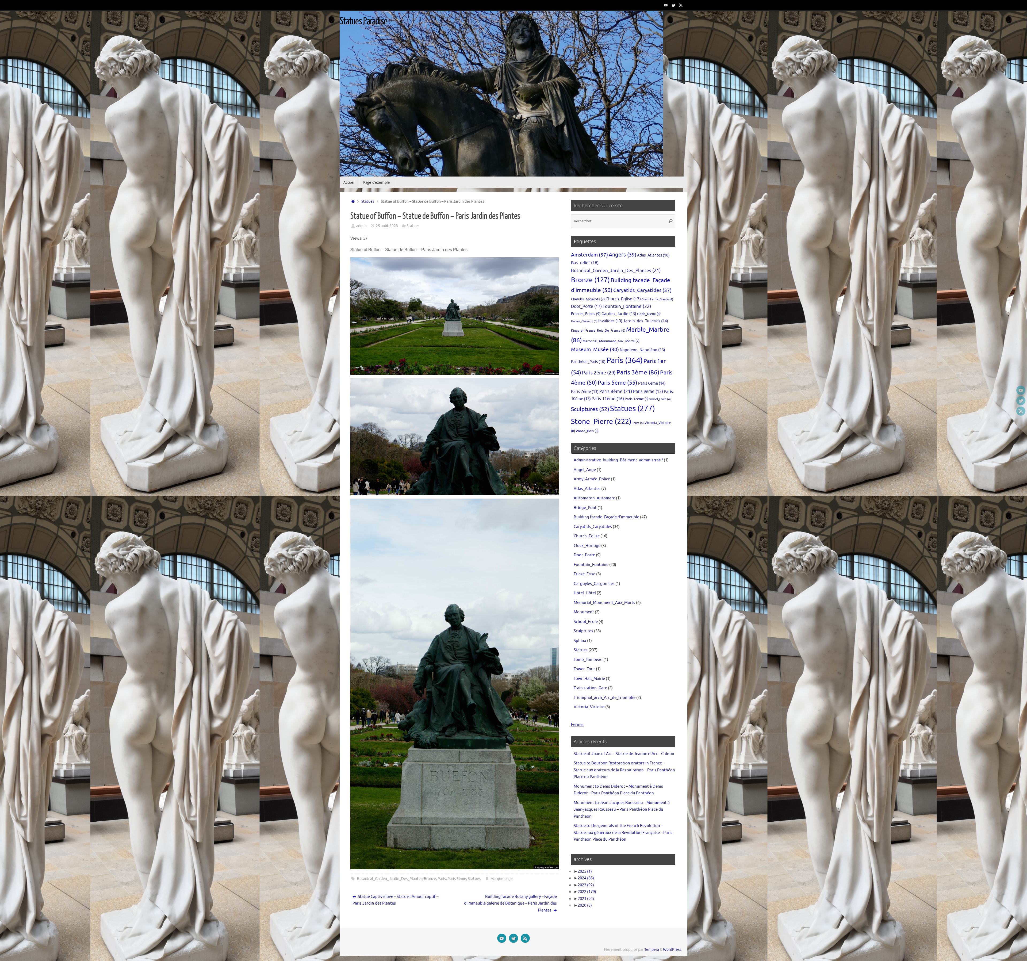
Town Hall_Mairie (589, 678)
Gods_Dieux (649, 314)
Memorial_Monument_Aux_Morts (611, 341)
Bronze (430, 878)
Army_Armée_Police (592, 479)
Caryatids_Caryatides (642, 290)
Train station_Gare (590, 688)
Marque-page (501, 878)
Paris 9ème (648, 391)
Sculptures (590, 409)
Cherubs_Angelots (588, 299)
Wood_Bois (587, 431)
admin (361, 226)
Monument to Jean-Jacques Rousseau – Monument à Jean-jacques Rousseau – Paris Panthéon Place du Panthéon (622, 809)
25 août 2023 (387, 226)
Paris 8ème (615, 391)
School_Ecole (660, 399)
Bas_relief (585, 263)
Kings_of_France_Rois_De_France (598, 330)
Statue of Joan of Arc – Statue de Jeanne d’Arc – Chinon (624, 753)
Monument (584, 612)
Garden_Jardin (618, 313)
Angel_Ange (585, 469)
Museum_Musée (595, 349)
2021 (586, 898)
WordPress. (672, 949)
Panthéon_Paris (588, 361)
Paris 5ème (456, 878)
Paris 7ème (585, 391)
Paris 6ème (652, 383)
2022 (587, 891)
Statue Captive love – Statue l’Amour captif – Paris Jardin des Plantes (395, 900)
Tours (638, 423)
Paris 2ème (599, 373)
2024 (586, 878)
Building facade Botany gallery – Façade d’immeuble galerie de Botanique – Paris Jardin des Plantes (510, 903)
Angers (622, 254)
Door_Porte (586, 306)
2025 (585, 871)
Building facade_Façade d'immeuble (606, 517)
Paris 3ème (637, 372)
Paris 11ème (608, 398)
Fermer (577, 724)
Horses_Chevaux (584, 321)
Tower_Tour (584, 669)
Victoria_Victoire (589, 707)
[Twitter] (673, 5)
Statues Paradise (363, 21)
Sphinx (580, 640)
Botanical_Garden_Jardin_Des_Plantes (389, 878)
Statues (367, 201)
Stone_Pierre (601, 421)
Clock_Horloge (587, 545)
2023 (586, 885)
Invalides (610, 321)
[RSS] (681, 5)
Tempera (651, 949)
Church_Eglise (623, 299)
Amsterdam (589, 254)
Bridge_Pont (585, 507)
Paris (442, 878)
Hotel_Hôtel (585, 593)
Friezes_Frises (586, 314)
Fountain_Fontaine (627, 306)
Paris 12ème (637, 399)
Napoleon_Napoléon (642, 350)
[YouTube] (666, 5)
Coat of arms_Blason (657, 299)
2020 (585, 905)
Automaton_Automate (594, 498)
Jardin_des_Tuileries (645, 321)
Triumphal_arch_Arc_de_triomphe (604, 697)
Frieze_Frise (584, 574)
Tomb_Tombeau (588, 659)
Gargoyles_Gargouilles (594, 583)
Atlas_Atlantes (653, 255)
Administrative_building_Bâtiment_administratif (618, 460)
